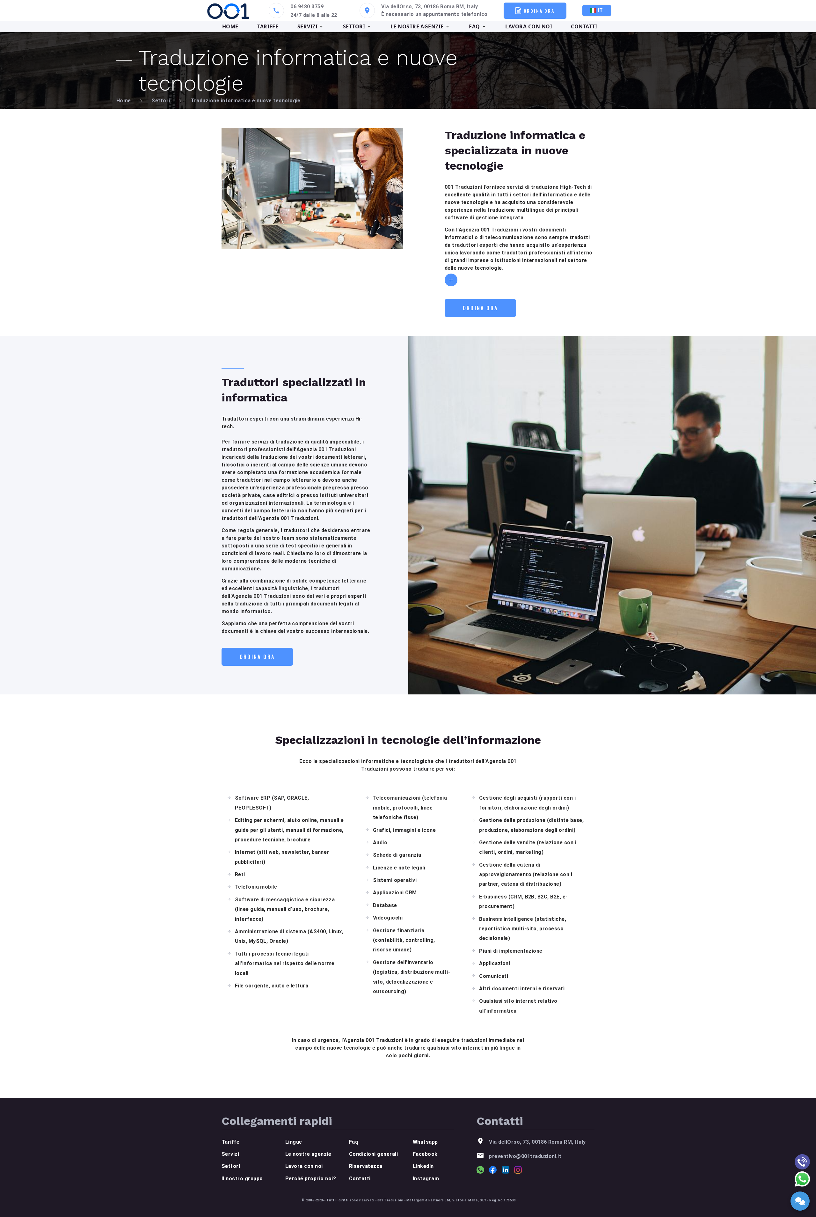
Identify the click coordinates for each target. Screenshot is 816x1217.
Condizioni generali (373, 1154)
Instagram (426, 1179)
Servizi (230, 1154)
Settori (160, 101)
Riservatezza (365, 1166)
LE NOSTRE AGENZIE (417, 26)
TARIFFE (267, 26)
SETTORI (354, 26)
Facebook (425, 1154)
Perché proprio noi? (310, 1179)
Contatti (360, 1179)
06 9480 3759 (307, 7)
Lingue (293, 1142)
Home (123, 101)
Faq (353, 1142)
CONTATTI (584, 26)
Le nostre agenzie (308, 1154)
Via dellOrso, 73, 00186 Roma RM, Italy (429, 7)
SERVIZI (307, 26)
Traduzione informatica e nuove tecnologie (246, 101)
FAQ (474, 26)
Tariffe (230, 1142)
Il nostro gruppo (242, 1179)
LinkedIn (423, 1166)
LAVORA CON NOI (528, 26)
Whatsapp (425, 1142)
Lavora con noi (304, 1166)
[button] (451, 280)
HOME (230, 26)
